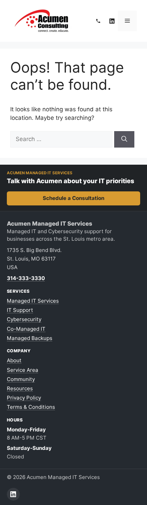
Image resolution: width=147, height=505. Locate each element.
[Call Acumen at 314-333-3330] (98, 20)
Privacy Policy (24, 397)
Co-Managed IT (26, 329)
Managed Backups (29, 338)
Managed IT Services (33, 301)
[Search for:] (62, 139)
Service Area (22, 370)
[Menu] (127, 21)
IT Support (20, 310)
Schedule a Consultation (73, 198)
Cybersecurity (24, 319)
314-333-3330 (26, 278)
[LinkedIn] (112, 21)
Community (21, 379)
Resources (20, 388)
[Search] (124, 139)
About (14, 360)
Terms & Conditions (31, 407)
